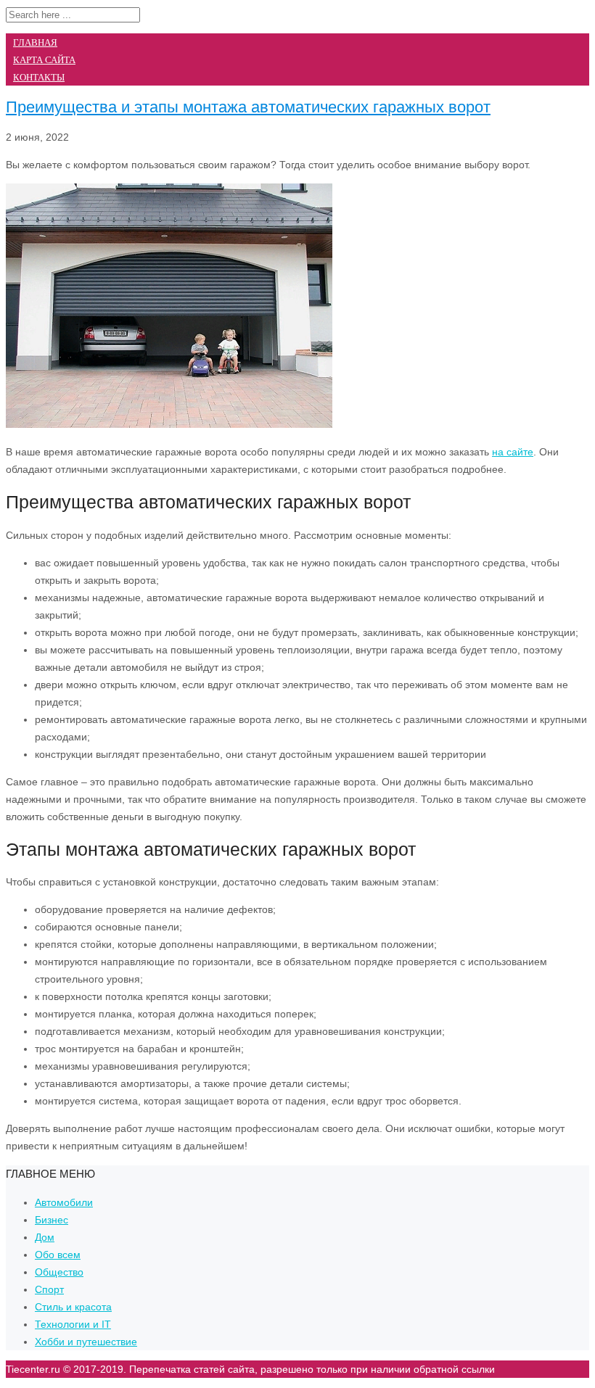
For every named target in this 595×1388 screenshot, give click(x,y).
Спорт (49, 1289)
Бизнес (51, 1220)
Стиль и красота (73, 1307)
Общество (59, 1272)
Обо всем (58, 1254)
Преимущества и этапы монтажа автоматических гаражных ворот (248, 107)
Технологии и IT (73, 1324)
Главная (35, 42)
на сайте (512, 452)
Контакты (39, 77)
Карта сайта (44, 60)
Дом (44, 1237)
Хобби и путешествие (86, 1341)
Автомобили (64, 1202)
